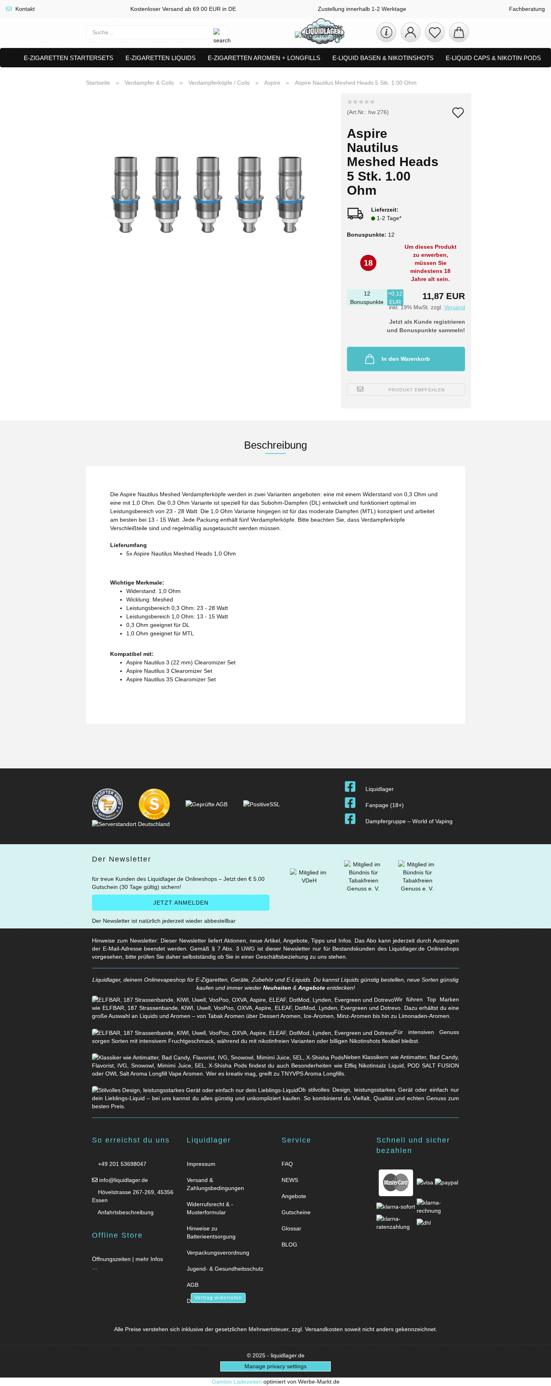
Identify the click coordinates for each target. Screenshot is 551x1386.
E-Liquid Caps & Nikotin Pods (493, 57)
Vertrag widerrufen (218, 1298)
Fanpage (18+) (384, 805)
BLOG (289, 1244)
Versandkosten (324, 1329)
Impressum (201, 1164)
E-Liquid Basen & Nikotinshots (383, 57)
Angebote (311, 987)
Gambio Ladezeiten (237, 1381)
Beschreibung (275, 445)
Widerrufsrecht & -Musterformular (210, 1208)
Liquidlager (379, 789)
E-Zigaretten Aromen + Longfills (264, 57)
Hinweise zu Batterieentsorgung (211, 1232)
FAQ (287, 1164)
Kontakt (24, 9)
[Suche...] (217, 32)
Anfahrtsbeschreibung (125, 1212)
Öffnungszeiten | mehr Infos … (127, 1263)
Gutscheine (296, 1212)
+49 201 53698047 (121, 1164)
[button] (411, 32)
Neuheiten (277, 987)
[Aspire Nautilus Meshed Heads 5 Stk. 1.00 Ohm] (210, 193)
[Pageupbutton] (535, 1375)
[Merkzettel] (435, 32)
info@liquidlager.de (123, 1180)
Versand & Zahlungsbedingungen (215, 1184)
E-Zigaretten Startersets (68, 57)
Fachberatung (526, 9)
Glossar (291, 1228)
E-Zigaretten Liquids (160, 57)
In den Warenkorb (406, 359)
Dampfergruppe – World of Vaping (409, 821)
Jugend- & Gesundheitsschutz (225, 1268)
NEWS (290, 1180)
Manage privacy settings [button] (275, 1366)
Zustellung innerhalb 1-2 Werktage (361, 9)
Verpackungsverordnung (218, 1252)
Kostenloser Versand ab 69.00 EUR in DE (182, 9)
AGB (192, 1285)
